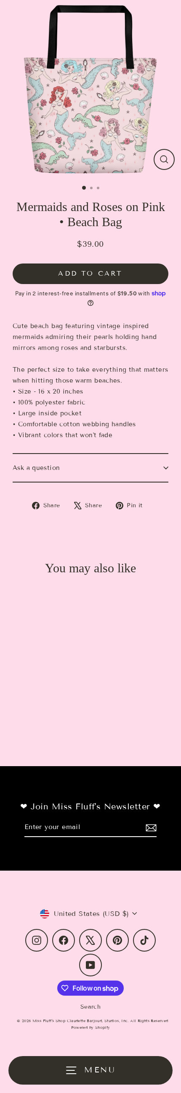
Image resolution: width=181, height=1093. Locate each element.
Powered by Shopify (90, 1027)
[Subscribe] (150, 827)
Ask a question (36, 468)
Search (90, 1006)
